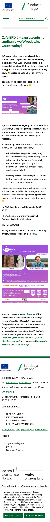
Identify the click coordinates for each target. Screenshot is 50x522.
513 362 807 (25, 382)
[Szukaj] (46, 18)
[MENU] (6, 18)
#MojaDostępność (29, 314)
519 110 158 (8, 392)
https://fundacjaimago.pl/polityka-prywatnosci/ (25, 429)
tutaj (34, 233)
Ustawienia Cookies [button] (13, 515)
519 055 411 (12, 382)
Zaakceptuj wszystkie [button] (34, 515)
